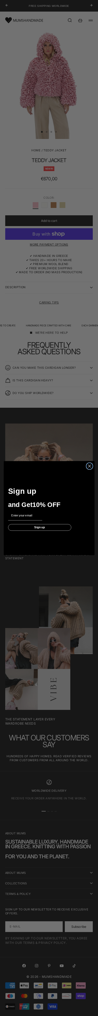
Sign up (39, 527)
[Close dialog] (89, 466)
